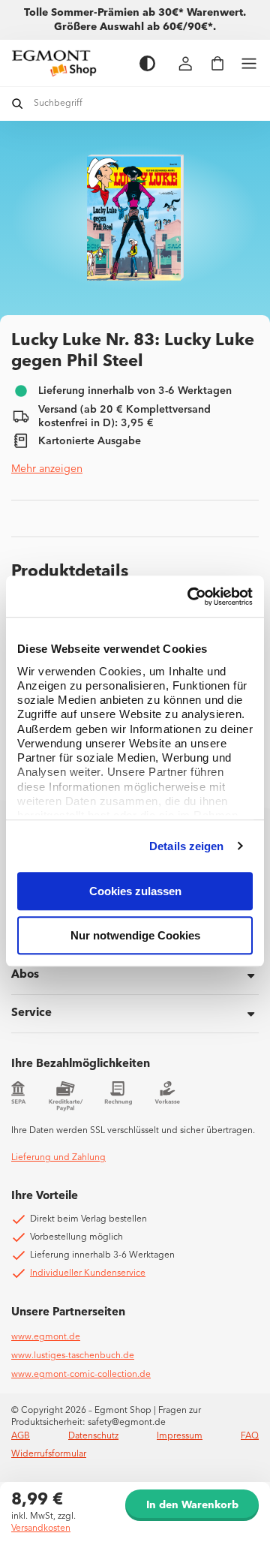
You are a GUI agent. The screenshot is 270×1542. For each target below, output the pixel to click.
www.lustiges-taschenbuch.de (72, 1355)
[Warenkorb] (217, 63)
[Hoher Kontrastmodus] (147, 63)
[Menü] (249, 63)
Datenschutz (93, 1436)
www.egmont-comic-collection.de (81, 1374)
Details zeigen (186, 846)
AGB (20, 1436)
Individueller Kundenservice (88, 1273)
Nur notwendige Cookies (135, 935)
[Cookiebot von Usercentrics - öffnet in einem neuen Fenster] (190, 596)
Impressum (179, 1436)
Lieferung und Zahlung (58, 1157)
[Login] (186, 63)
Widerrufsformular (48, 1454)
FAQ (250, 1436)
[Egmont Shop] (67, 63)
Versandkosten (40, 1528)
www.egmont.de (45, 1337)
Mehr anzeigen (46, 469)
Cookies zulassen (135, 891)
